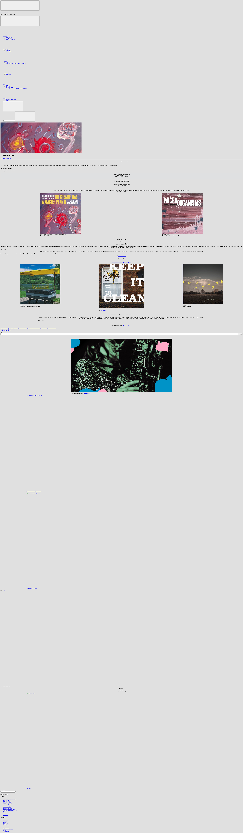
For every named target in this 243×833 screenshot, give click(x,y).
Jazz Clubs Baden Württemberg (9, 799)
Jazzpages (5, 821)
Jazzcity (4, 826)
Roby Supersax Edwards (5, 330)
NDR (4, 812)
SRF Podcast (5, 815)
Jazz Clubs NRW (6, 800)
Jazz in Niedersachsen (7, 803)
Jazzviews (5, 824)
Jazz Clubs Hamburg (7, 802)
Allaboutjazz (5, 823)
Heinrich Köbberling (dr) (6, 328)
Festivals (5, 61)
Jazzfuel (4, 822)
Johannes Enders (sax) (23, 328)
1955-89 (7, 85)
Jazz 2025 (5, 36)
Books (7, 62)
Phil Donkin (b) (45, 328)
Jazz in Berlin (8, 51)
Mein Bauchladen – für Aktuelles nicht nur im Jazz (16, 63)
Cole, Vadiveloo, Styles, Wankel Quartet (9, 329)
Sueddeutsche (6, 830)
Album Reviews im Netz (11, 39)
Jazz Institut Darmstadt (7, 808)
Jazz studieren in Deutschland (9, 809)
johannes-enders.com (117, 262)
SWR (4, 813)
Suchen (2, 332)
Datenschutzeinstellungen (11, 99)
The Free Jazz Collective (8, 829)
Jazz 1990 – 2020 (9, 87)
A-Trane (2, 158)
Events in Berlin (6, 49)
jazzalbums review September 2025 (34, 491)
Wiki (118, 314)
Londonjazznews (6, 825)
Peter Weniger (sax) (38, 328)
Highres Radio (6, 828)
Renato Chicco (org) (52, 328)
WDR (4, 811)
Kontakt (4, 98)
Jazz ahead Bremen (7, 807)
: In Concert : (29, 788)
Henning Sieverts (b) (15, 328)
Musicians (8, 50)
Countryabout (6, 73)
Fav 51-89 (8, 86)
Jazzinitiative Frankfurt (7, 804)
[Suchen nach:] (9, 120)
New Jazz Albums (9, 38)
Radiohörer (5, 820)
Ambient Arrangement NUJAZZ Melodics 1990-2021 (16, 88)
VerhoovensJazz (4, 12)
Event (5, 158)
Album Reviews (9, 37)
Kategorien (3, 790)
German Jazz (8, 74)
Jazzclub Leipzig (6, 805)
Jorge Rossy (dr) (31, 328)
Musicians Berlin (127, 325)
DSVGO (7, 100)
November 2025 (87, 393)
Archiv (2, 793)
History (4, 84)
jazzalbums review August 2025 (33, 588)
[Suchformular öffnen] (13, 106)
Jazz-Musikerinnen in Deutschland (10, 810)
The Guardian (6, 831)
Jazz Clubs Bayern (7, 801)
